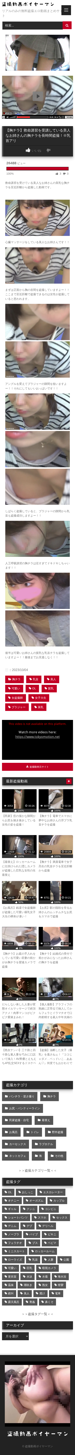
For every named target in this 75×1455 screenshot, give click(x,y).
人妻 (50, 1259)
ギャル (12, 1209)
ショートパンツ (18, 1217)
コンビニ (50, 1209)
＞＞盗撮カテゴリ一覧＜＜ (37, 1170)
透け (42, 1293)
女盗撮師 (17, 697)
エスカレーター (53, 1192)
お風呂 (13, 1132)
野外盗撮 (57, 1132)
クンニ (31, 1209)
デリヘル (47, 1225)
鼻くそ (49, 1302)
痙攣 (60, 1285)
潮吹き (28, 1285)
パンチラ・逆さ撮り (21, 1096)
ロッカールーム (45, 1251)
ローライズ (15, 1259)
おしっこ (27, 1192)
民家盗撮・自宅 (19, 1120)
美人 (53, 679)
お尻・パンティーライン (24, 1108)
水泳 (29, 1276)
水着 (45, 1276)
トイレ (35, 1132)
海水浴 (62, 1276)
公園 (66, 1259)
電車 (58, 1293)
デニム (12, 1225)
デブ (29, 1225)
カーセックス (17, 1144)
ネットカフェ (17, 1155)
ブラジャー (19, 707)
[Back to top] (62, 1443)
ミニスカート (16, 1251)
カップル (59, 1200)
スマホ (42, 1217)
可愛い (16, 688)
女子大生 (40, 697)
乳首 (35, 679)
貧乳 (51, 688)
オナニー (13, 1200)
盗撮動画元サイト (39, 766)
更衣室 (12, 1276)
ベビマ (52, 1242)
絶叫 (11, 1293)
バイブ (33, 1234)
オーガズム (36, 1200)
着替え (46, 1120)
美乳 (40, 707)
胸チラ (16, 679)
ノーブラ (13, 1234)
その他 (59, 1155)
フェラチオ (15, 1242)
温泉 (11, 1285)
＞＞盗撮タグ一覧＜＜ (38, 1314)
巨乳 (29, 1268)
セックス (61, 1217)
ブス (35, 1242)
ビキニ (52, 1234)
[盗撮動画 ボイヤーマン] (31, 5)
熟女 (45, 1285)
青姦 (32, 1302)
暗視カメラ (49, 1268)
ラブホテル (46, 1144)
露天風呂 (13, 1302)
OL (34, 688)
